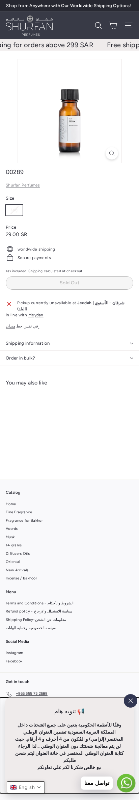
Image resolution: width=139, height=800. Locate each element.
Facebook (14, 661)
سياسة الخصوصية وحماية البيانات (31, 628)
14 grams (14, 545)
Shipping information (28, 343)
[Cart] (113, 25)
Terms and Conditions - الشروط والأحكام (40, 603)
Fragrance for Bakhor (24, 520)
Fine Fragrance (19, 512)
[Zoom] (112, 153)
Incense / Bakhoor (21, 578)
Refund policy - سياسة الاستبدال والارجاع (39, 611)
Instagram (14, 653)
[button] (26, 787)
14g (17, 211)
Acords (12, 528)
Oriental (13, 562)
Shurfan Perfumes (23, 185)
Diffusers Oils (18, 553)
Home (11, 504)
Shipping (35, 271)
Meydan (36, 315)
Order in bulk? (20, 358)
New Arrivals (17, 570)
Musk (10, 537)
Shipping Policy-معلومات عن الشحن (36, 620)
